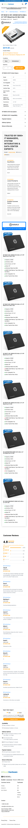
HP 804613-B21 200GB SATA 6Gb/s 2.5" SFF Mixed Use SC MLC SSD (13, 255)
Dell (18, 788)
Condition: (5, 58)
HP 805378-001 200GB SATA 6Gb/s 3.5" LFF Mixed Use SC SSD (13, 403)
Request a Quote (14, 719)
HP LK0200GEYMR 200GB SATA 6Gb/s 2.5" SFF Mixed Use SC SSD (13, 452)
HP (6, 11)
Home (2, 11)
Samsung (19, 794)
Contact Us (3, 788)
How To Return (4, 790)
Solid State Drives (13, 11)
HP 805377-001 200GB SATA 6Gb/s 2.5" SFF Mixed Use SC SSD (13, 354)
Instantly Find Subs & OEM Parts (21, 22)
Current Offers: (6, 50)
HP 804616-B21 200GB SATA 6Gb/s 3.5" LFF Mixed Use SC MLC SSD (13, 305)
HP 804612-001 (23, 11)
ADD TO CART (19, 68)
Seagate (18, 792)
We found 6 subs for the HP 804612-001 (20, 23)
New (6, 61)
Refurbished (15, 61)
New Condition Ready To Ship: (10, 45)
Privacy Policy (4, 820)
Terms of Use (12, 820)
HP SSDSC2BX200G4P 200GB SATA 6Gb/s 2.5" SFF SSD (13, 502)
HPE (18, 785)
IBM (18, 790)
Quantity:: (5, 64)
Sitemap (2, 785)
